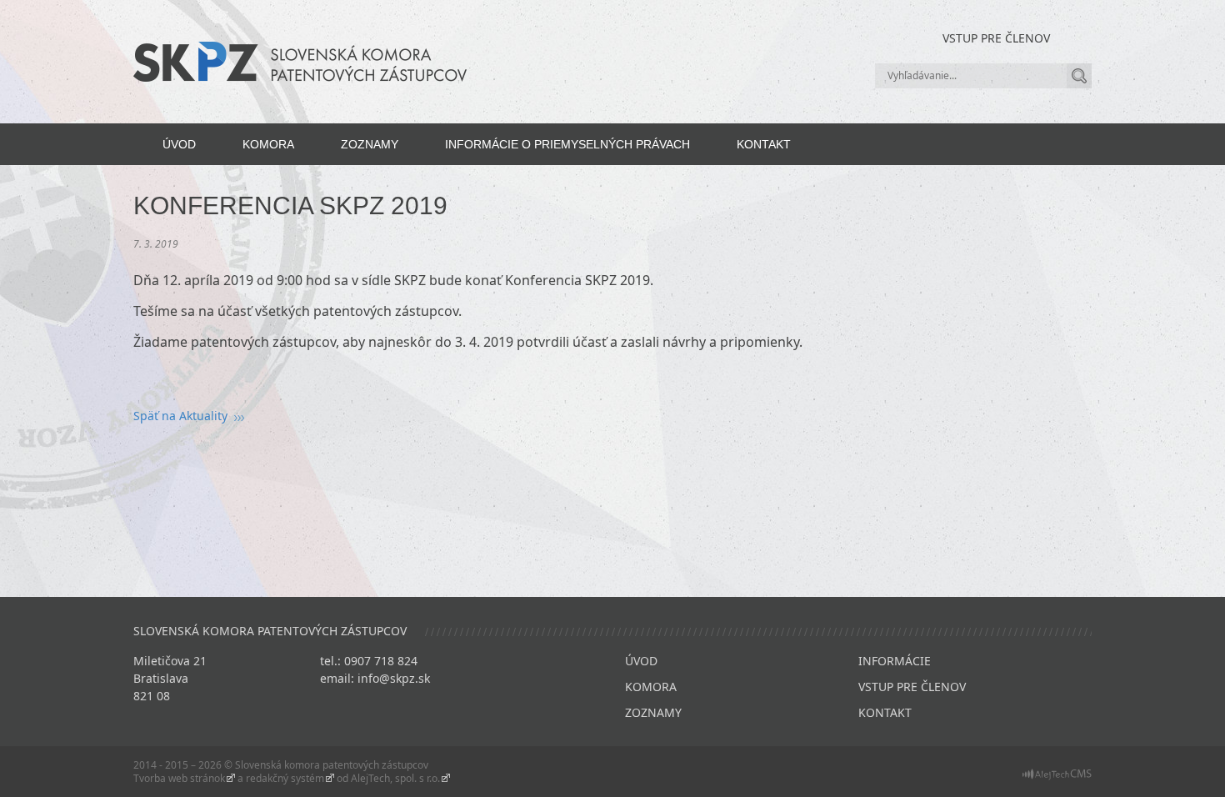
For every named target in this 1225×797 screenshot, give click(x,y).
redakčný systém (285, 778)
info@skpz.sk (394, 678)
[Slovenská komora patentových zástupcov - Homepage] (300, 60)
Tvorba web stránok (179, 778)
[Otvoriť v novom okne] (1057, 773)
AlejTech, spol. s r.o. (395, 778)
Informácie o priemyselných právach (567, 144)
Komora (268, 144)
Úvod (179, 144)
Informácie (894, 661)
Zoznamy (369, 144)
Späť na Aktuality (180, 416)
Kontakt (764, 144)
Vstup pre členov (996, 38)
